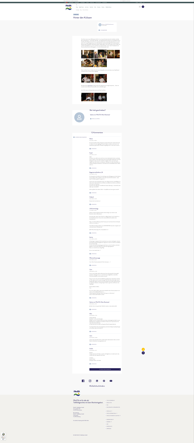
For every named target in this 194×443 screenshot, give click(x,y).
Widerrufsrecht (110, 419)
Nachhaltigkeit (83, 2)
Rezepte (87, 2)
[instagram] (90, 381)
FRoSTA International (111, 413)
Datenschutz (109, 426)
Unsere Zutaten (71, 2)
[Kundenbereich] (140, 6)
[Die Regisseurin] (100, 58)
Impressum (109, 428)
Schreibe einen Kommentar (81, 137)
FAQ (107, 404)
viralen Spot (89, 85)
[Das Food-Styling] (87, 66)
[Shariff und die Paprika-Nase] (100, 78)
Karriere (137, 2)
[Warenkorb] (143, 6)
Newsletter (109, 402)
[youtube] (111, 381)
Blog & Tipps (92, 2)
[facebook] (83, 381)
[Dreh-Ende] (100, 97)
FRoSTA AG (109, 411)
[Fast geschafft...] (87, 97)
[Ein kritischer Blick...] (100, 66)
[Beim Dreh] (87, 58)
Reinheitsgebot (77, 2)
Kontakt (141, 2)
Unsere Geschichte (98, 2)
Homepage (77, 9)
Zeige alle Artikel (96, 118)
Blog (80, 9)
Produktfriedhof (104, 2)
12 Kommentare (103, 30)
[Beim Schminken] (113, 54)
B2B (66, 2)
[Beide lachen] (87, 78)
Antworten (93, 148)
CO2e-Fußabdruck (111, 400)
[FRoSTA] (68, 7)
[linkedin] (97, 381)
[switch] (3, 439)
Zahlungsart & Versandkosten (113, 407)
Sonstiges (76, 14)
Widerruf (109, 421)
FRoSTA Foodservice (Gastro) (113, 415)
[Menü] (5, 433)
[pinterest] (104, 381)
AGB (107, 424)
